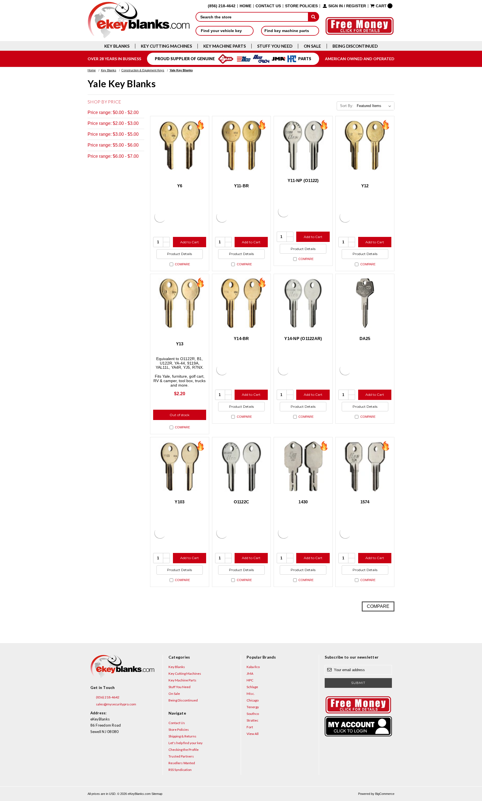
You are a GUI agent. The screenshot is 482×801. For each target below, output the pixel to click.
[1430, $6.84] (303, 466)
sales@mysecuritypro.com (115, 704)
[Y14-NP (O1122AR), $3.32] (303, 303)
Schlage (252, 687)
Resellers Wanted (181, 763)
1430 (303, 501)
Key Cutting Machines (166, 46)
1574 (365, 501)
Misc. (251, 693)
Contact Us (268, 6)
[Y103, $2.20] (179, 466)
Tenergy (253, 707)
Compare (182, 264)
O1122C (241, 501)
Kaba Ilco (253, 667)
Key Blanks (116, 46)
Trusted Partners (181, 756)
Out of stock (179, 415)
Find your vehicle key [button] (222, 30)
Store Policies (301, 6)
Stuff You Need (274, 46)
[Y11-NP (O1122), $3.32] (303, 145)
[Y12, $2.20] (365, 145)
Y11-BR (241, 185)
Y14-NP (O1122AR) (303, 338)
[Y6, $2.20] (179, 145)
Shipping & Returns (182, 736)
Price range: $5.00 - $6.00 (113, 145)
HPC (250, 680)
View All (253, 734)
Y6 (179, 185)
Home (245, 6)
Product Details (179, 254)
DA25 (365, 338)
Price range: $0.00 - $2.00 (113, 112)
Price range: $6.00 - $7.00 (113, 156)
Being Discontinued (355, 46)
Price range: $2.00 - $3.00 (113, 123)
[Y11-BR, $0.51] (241, 145)
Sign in (335, 6)
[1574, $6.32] (365, 466)
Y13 (180, 343)
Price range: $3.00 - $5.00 (113, 134)
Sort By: (346, 106)
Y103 (179, 501)
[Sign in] (358, 726)
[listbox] (375, 106)
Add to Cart (189, 242)
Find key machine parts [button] (287, 30)
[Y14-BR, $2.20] (241, 303)
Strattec (252, 720)
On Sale (312, 46)
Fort (250, 727)
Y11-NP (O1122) (303, 180)
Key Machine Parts (224, 46)
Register (356, 6)
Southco (253, 714)
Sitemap (156, 793)
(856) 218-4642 (107, 697)
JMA (250, 673)
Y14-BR (241, 338)
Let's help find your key (185, 743)
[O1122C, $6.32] (241, 466)
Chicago (253, 700)
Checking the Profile (183, 749)
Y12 (365, 185)
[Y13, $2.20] (179, 303)
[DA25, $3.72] (365, 303)
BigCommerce (384, 793)
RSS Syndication (180, 770)
